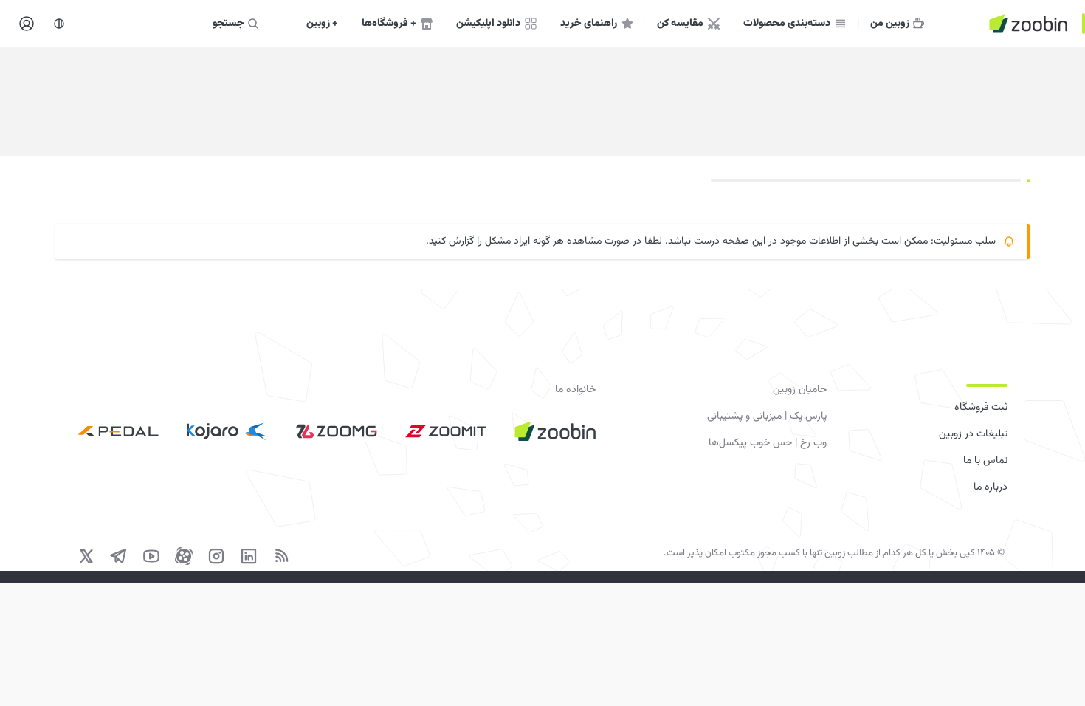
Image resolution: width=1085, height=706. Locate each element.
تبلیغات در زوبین (973, 434)
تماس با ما (985, 461)
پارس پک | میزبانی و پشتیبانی (767, 416)
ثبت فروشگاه (981, 408)
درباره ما (991, 487)
